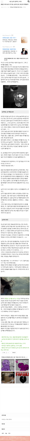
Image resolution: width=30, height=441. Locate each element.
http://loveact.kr (6, 35)
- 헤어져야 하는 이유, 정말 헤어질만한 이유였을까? (14, 337)
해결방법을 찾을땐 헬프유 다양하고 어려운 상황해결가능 (9, 49)
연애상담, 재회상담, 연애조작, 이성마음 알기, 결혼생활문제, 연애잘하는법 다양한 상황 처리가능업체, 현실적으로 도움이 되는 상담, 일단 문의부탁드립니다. (10, 40)
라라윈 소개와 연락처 (7, 419)
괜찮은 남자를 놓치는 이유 (12, 298)
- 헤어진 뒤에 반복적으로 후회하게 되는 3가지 (13, 343)
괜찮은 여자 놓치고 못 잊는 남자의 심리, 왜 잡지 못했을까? (15, 4)
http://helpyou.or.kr (7, 46)
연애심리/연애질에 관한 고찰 (16, 7)
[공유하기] (6, 352)
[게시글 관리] (8, 352)
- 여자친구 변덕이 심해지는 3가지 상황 (11, 345)
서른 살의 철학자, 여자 (15, 1)
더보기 (26, 357)
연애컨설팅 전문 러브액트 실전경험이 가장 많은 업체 (9, 38)
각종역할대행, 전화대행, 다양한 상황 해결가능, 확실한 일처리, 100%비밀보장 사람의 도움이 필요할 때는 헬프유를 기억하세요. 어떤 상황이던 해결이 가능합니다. (9, 52)
